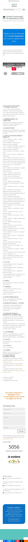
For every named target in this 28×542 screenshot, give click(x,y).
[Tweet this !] (9, 541)
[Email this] (22, 541)
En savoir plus (14, 520)
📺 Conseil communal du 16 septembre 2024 (12, 492)
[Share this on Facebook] (5, 541)
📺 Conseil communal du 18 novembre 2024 (12, 478)
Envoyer (21, 431)
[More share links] (26, 541)
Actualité (14, 20)
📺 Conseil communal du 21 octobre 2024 (11, 485)
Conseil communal (20, 20)
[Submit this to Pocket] (18, 541)
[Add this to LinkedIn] (13, 541)
